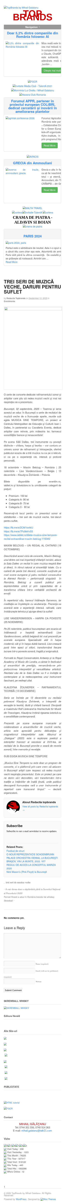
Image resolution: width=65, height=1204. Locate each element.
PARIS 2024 (33, 236)
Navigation (31, 27)
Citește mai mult (52, 70)
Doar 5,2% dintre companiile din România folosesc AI (32, 34)
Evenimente (9, 301)
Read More (50, 145)
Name (42, 964)
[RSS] (9, 837)
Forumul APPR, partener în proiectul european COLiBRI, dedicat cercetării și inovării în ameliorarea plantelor (32, 106)
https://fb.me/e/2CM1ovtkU (18, 527)
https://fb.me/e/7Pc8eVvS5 (18, 531)
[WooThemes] (48, 1199)
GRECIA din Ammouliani (32, 162)
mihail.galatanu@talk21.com (36, 1130)
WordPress (21, 1199)
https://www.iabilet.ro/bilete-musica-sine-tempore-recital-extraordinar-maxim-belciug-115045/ (30, 536)
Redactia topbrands (16, 298)
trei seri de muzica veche (18, 882)
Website (39, 981)
